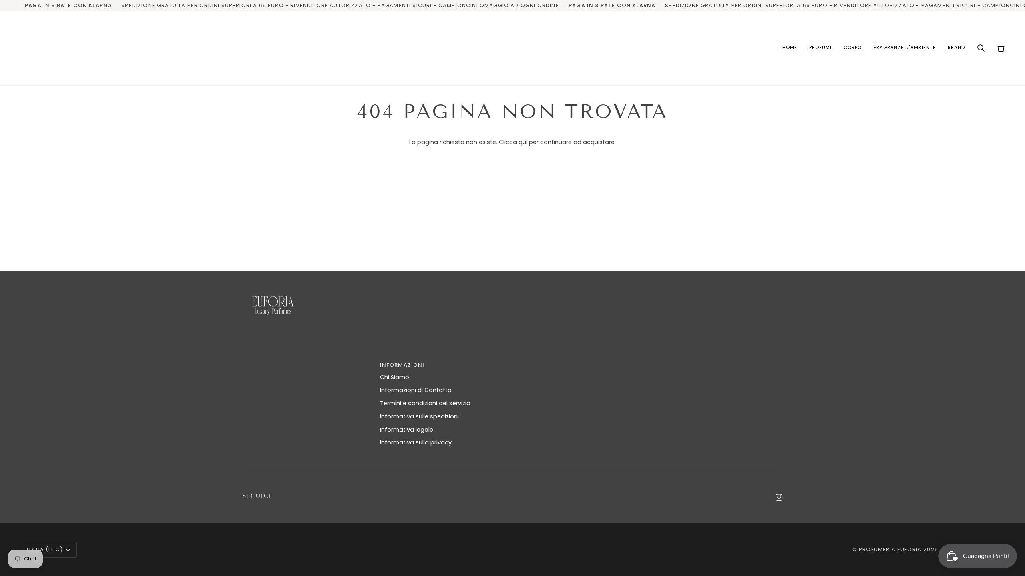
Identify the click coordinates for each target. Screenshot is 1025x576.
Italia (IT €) (45, 549)
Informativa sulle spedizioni (419, 416)
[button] (820, 48)
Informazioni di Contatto (416, 390)
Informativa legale (406, 430)
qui (523, 142)
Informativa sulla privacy (416, 442)
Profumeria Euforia (890, 549)
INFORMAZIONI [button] (402, 365)
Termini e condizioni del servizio (425, 403)
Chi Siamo (394, 377)
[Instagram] (779, 497)
